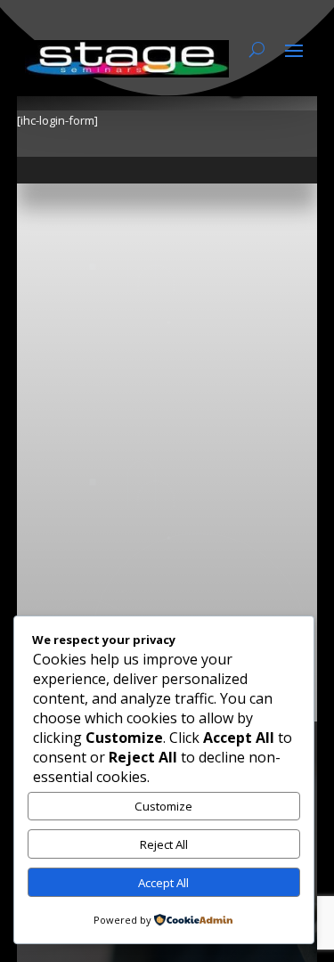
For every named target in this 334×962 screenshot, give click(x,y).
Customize (163, 806)
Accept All (163, 883)
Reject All (164, 844)
